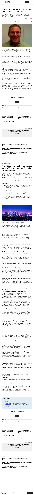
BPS (2, 237)
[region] (17, 126)
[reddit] (18, 21)
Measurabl (7, 404)
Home (3, 6)
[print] (31, 21)
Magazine (22, 85)
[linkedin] (15, 21)
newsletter (17, 89)
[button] (2, 2)
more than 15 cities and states (13, 253)
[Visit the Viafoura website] (30, 128)
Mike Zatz (3, 177)
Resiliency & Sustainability (6, 163)
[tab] (4, 124)
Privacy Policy (4, 493)
